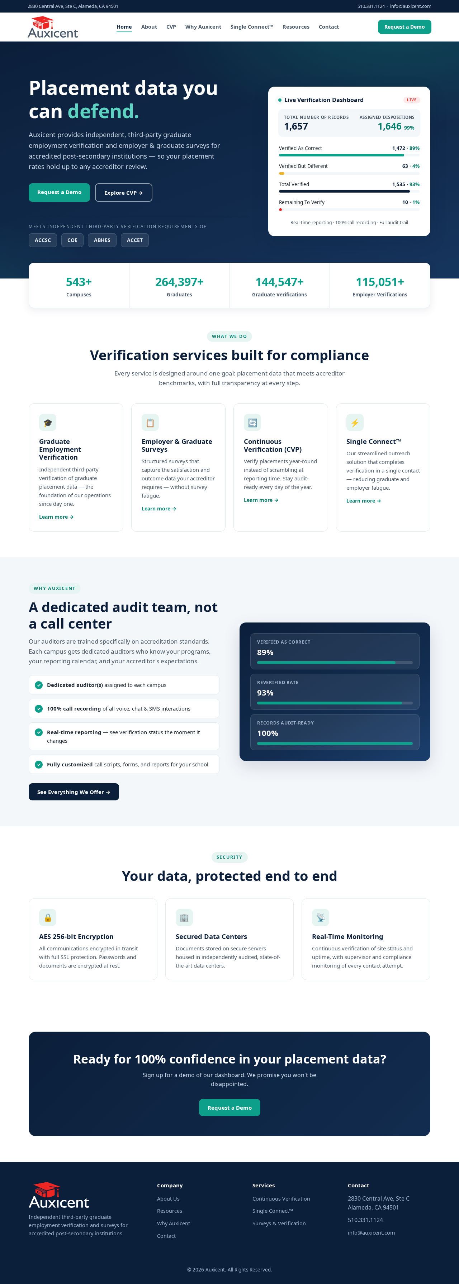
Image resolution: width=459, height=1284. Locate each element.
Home (124, 26)
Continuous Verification (281, 1198)
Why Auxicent (203, 26)
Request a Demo (404, 26)
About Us (168, 1198)
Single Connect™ (252, 26)
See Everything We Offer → (73, 791)
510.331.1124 (371, 6)
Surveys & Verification (279, 1223)
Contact (329, 26)
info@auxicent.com (410, 6)
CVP (171, 26)
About (149, 26)
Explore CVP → (123, 192)
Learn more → (56, 516)
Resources (296, 26)
